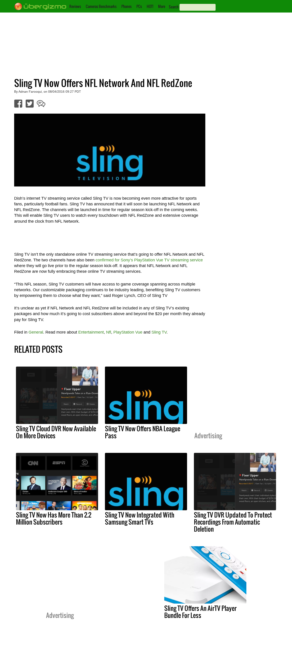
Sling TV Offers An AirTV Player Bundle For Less (200, 612)
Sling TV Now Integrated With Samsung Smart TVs (139, 518)
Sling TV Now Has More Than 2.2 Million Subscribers (53, 518)
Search (174, 7)
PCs (139, 6)
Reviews (75, 6)
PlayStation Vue (127, 332)
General (36, 332)
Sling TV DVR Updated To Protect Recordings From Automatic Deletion (233, 521)
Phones (126, 6)
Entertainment (91, 332)
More (161, 6)
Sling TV (159, 332)
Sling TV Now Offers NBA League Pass (142, 432)
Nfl (108, 332)
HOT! (150, 6)
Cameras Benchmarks (101, 6)
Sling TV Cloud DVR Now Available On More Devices (56, 432)
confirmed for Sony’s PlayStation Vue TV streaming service (149, 260)
